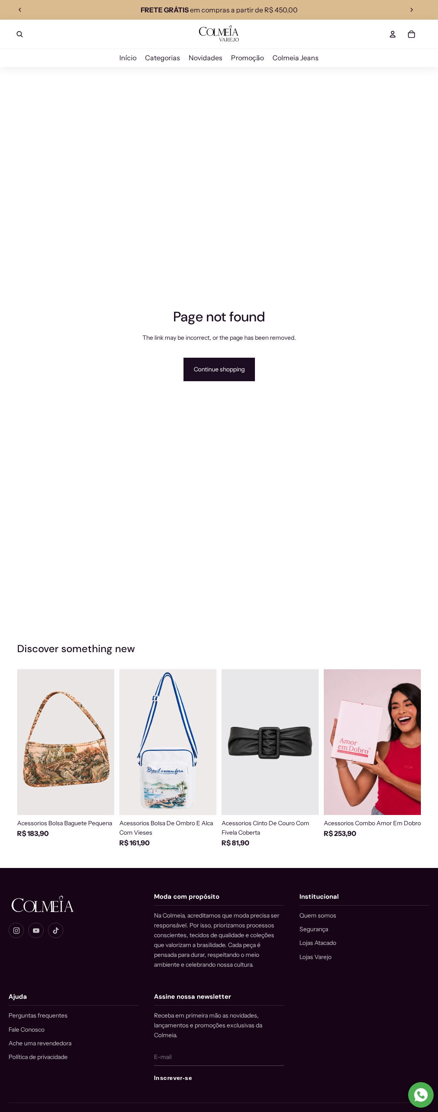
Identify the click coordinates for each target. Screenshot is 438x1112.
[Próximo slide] (411, 9)
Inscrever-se (173, 1077)
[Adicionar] (101, 801)
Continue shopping (219, 369)
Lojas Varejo (315, 957)
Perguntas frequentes (38, 1015)
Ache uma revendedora (40, 1043)
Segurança (313, 929)
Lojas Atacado (317, 943)
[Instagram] (16, 930)
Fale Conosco (26, 1029)
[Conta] (392, 34)
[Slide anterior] (20, 9)
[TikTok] (55, 930)
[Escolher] (305, 801)
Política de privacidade (38, 1057)
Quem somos (317, 915)
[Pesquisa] (19, 34)
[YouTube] (36, 930)
